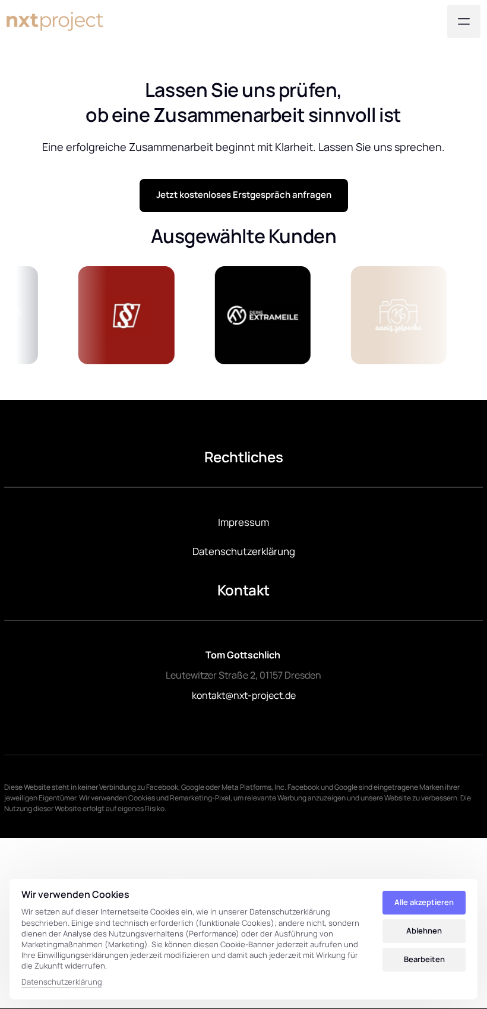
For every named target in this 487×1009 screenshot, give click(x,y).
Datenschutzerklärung (61, 982)
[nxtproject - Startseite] (55, 21)
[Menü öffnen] (463, 21)
